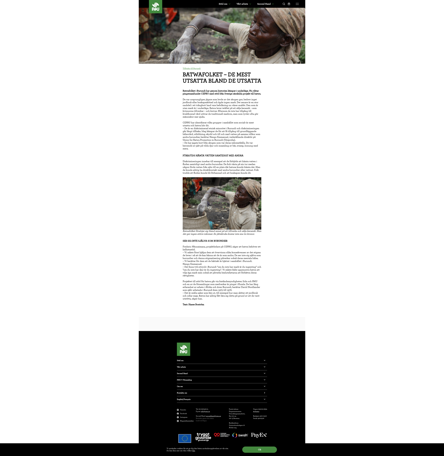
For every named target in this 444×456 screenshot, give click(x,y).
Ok (259, 449)
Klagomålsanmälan (187, 421)
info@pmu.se (205, 411)
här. (193, 451)
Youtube (183, 410)
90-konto (256, 411)
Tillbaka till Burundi (192, 69)
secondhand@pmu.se (213, 416)
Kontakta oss (182, 393)
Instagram (183, 417)
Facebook (183, 413)
